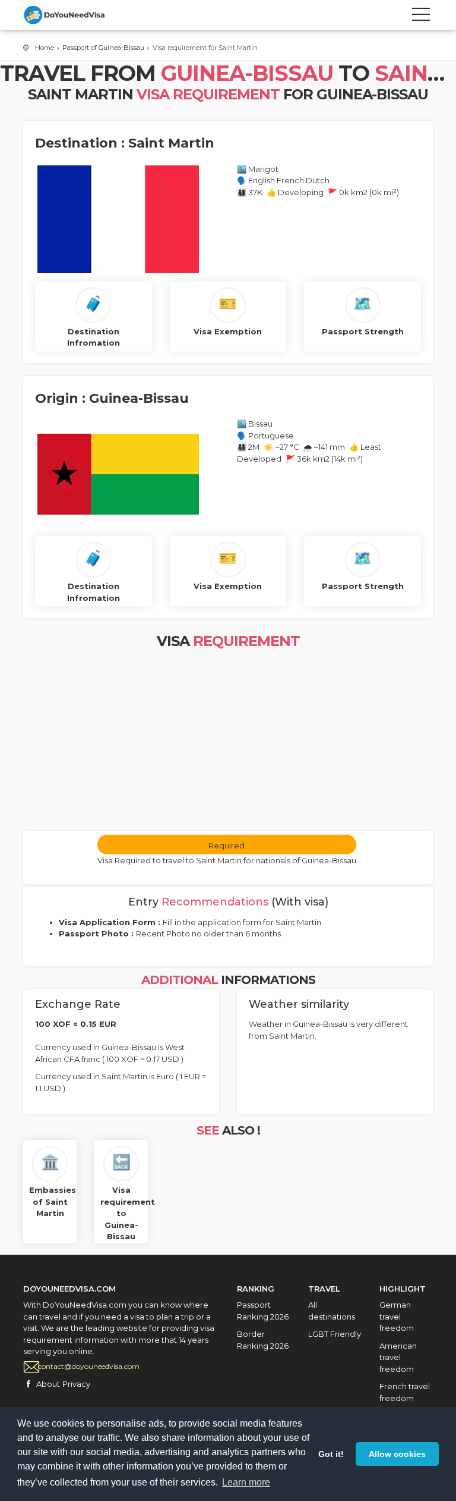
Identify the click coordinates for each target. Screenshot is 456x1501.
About (48, 1384)
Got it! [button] (331, 1454)
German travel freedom (396, 1316)
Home (44, 47)
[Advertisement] (228, 742)
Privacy (76, 1384)
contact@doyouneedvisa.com (89, 1366)
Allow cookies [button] (397, 1454)
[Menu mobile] (421, 17)
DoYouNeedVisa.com (76, 15)
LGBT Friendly (334, 1334)
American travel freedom (398, 1357)
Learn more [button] (246, 1482)
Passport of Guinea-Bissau (103, 47)
